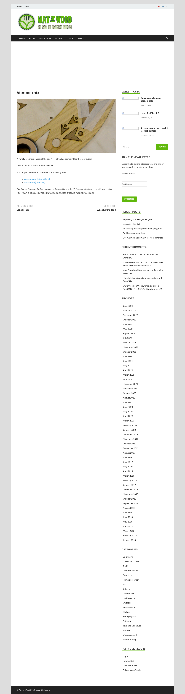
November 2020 (130, 388)
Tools (69, 38)
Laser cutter (128, 593)
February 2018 (130, 535)
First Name (127, 184)
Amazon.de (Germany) (34, 182)
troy (125, 262)
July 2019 (127, 457)
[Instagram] (163, 6)
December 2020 (130, 384)
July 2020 (127, 402)
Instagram (45, 38)
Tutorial (126, 630)
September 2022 (130, 333)
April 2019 (128, 471)
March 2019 (128, 475)
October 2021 (129, 351)
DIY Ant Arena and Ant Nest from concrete (143, 237)
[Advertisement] (92, 66)
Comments (130, 665)
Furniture (127, 575)
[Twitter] (166, 6)
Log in (126, 656)
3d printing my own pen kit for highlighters (142, 228)
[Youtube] (159, 6)
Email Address (128, 173)
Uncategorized (130, 634)
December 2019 (130, 434)
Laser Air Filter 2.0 (150, 113)
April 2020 (128, 416)
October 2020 (129, 393)
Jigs (124, 584)
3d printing (128, 556)
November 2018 (130, 494)
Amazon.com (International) (37, 179)
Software (127, 621)
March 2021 (128, 374)
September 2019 (130, 448)
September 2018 (130, 503)
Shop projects (129, 616)
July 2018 (127, 512)
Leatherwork (129, 598)
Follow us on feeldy (132, 670)
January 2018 (129, 540)
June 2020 (128, 407)
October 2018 (129, 498)
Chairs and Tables (131, 561)
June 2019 (128, 462)
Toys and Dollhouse (132, 625)
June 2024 (128, 306)
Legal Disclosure (43, 690)
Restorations (129, 607)
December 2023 (130, 315)
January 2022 (129, 342)
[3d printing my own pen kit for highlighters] (130, 128)
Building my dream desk (134, 233)
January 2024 (129, 310)
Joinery (126, 589)
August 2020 (129, 397)
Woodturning (129, 639)
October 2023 (129, 319)
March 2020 (128, 420)
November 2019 (130, 439)
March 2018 (128, 531)
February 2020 (130, 425)
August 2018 (129, 508)
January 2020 (129, 430)
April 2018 (128, 526)
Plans (58, 38)
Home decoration (131, 579)
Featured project (130, 570)
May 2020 (127, 411)
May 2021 (127, 365)
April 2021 (128, 370)
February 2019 (130, 480)
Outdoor (127, 602)
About (81, 38)
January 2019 (129, 485)
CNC (125, 566)
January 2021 (129, 379)
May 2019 (127, 466)
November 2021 (130, 347)
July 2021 (127, 356)
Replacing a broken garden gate (137, 219)
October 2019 (129, 443)
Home (22, 38)
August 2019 (129, 452)
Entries (128, 661)
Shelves (126, 612)
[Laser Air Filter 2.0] (130, 113)
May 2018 (127, 521)
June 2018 (128, 517)
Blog (32, 38)
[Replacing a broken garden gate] (130, 98)
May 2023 (127, 328)
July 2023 (127, 324)
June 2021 (128, 361)
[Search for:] (145, 147)
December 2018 (130, 489)
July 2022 (127, 338)
